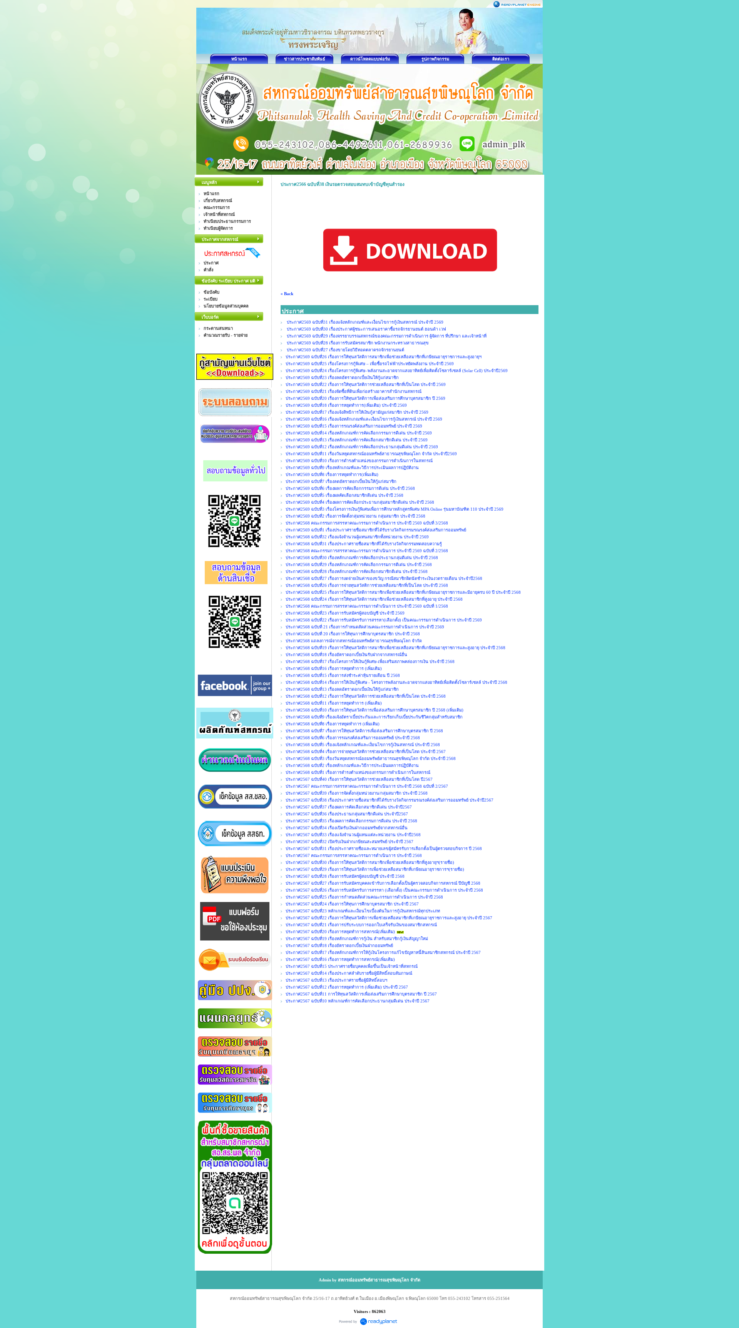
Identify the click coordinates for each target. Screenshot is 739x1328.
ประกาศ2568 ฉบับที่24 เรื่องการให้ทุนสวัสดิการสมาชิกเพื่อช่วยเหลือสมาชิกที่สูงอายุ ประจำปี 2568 (374, 599)
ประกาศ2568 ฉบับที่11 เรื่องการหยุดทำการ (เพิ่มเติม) (334, 703)
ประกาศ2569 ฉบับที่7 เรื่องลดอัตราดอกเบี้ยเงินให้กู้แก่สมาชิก (341, 481)
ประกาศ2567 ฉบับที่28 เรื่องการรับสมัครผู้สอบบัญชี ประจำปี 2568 (345, 876)
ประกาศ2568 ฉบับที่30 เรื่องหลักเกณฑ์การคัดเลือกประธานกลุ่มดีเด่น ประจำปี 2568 (362, 557)
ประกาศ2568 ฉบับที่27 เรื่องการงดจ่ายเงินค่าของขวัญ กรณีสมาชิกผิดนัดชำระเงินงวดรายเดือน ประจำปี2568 (384, 578)
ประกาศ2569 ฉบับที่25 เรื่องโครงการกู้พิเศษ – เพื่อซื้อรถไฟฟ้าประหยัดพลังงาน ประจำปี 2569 (370, 363)
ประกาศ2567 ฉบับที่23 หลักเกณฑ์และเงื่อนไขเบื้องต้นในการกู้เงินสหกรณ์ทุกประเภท (363, 911)
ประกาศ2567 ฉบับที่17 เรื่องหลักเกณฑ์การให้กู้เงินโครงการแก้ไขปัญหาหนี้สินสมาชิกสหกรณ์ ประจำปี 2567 (383, 952)
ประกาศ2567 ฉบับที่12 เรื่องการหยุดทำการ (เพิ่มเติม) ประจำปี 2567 (347, 987)
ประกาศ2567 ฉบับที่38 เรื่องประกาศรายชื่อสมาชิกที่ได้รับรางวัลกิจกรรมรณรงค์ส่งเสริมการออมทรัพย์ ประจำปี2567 (389, 800)
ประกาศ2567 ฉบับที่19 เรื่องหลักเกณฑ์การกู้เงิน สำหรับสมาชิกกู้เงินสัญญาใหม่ (357, 938)
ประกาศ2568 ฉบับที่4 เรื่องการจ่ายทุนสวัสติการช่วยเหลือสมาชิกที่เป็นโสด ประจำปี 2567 (366, 751)
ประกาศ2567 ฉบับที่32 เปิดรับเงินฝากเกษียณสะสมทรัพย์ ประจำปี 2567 (349, 841)
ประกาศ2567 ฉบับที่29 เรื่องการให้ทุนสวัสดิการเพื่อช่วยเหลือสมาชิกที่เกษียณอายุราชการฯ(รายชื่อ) (375, 869)
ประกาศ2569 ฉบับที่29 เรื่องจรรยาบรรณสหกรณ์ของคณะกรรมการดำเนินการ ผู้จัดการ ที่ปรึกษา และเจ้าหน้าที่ (386, 336)
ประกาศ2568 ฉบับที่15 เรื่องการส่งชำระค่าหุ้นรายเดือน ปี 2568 (343, 675)
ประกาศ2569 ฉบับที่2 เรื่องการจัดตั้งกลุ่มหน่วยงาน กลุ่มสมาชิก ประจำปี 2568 (355, 516)
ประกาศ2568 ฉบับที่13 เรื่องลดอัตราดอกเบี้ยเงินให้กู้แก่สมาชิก (342, 689)
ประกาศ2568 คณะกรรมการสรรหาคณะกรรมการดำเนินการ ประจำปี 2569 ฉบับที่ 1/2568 (367, 606)
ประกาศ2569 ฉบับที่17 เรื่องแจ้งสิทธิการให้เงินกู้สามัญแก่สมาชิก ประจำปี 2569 (357, 412)
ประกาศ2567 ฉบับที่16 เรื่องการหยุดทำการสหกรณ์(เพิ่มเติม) (340, 959)
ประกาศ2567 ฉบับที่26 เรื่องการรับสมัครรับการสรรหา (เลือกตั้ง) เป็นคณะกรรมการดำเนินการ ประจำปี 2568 (384, 890)
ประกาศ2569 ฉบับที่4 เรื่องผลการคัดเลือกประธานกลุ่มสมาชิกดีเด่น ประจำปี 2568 (360, 502)
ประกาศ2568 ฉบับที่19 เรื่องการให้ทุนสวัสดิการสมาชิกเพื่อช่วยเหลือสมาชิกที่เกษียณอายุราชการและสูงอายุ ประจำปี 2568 (395, 647)
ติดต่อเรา (500, 59)
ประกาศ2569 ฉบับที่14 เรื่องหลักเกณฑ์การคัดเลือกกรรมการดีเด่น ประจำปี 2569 (359, 433)
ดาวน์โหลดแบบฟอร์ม (370, 59)
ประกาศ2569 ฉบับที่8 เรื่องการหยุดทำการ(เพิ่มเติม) (332, 474)
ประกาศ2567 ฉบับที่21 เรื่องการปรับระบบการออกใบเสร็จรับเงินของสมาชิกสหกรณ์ (361, 924)
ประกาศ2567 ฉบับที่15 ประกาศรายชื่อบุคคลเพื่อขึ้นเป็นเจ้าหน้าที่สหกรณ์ (352, 966)
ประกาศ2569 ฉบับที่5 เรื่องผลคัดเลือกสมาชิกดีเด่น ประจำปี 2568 (344, 495)
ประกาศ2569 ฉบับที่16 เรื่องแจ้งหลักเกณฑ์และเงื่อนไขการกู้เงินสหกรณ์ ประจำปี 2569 (364, 419)
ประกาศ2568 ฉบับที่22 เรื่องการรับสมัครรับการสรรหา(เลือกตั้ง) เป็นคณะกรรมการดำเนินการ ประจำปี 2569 (384, 620)
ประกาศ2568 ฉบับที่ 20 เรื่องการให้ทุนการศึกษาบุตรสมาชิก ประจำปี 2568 (353, 633)
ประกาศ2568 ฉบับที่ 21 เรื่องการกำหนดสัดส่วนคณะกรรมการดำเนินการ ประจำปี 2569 (365, 627)
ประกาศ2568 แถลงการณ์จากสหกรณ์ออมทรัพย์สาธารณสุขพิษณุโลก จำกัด (354, 640)
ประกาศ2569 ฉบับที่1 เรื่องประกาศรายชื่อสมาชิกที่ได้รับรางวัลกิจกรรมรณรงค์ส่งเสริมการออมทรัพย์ (376, 530)
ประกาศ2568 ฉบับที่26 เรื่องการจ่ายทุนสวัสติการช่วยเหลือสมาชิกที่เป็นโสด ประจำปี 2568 (367, 585)
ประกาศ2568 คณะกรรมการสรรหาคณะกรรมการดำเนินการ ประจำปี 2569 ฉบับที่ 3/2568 (367, 523)
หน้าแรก (239, 59)
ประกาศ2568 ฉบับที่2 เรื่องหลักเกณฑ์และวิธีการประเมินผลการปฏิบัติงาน (352, 765)
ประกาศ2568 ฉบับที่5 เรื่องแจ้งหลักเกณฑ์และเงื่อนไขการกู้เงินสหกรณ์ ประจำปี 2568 (363, 744)
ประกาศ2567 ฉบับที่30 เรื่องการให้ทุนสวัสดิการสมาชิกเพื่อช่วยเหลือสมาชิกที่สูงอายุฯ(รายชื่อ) (370, 862)
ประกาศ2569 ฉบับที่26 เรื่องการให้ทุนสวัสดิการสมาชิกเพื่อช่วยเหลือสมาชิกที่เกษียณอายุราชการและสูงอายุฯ (384, 356)
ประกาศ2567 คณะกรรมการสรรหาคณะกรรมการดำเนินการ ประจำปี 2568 (354, 855)
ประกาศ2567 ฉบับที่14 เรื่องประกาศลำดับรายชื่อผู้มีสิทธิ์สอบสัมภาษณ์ (349, 973)
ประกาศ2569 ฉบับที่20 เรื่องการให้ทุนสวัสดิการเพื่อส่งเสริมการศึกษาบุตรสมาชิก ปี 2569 (366, 398)
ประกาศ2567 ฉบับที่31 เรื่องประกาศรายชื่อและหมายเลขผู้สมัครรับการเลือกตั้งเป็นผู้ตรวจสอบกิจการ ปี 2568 (384, 848)
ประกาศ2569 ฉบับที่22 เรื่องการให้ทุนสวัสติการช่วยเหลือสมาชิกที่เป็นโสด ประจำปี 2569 (366, 384)
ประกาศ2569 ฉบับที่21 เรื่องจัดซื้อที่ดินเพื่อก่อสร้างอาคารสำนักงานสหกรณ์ (353, 391)
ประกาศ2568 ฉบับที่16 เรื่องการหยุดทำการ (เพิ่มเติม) (334, 668)
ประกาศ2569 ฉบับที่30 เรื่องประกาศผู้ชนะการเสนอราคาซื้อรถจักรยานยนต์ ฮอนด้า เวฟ (366, 329)
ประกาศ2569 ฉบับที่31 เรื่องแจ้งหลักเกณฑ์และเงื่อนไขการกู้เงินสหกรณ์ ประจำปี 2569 (365, 322)
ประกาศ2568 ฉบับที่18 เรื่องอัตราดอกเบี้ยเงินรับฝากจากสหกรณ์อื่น (346, 654)
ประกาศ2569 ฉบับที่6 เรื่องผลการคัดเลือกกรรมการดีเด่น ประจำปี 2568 (350, 488)
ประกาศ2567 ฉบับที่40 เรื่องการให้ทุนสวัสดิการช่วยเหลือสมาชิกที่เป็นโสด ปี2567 (359, 779)
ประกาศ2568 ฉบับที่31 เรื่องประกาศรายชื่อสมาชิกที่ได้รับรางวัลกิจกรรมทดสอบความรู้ (364, 543)
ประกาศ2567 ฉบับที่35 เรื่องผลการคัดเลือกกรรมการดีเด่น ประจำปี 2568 (351, 821)
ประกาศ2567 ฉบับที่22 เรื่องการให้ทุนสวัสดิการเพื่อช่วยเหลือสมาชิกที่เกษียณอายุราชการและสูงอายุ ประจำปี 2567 (389, 917)
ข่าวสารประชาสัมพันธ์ (304, 59)
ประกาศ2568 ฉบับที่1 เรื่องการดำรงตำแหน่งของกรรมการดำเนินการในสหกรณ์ (358, 772)
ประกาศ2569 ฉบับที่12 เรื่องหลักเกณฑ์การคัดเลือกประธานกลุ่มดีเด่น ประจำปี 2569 (362, 446)
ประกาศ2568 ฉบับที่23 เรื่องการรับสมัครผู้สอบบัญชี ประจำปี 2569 (345, 613)
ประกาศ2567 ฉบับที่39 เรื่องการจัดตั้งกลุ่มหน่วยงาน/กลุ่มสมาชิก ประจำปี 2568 (357, 793)
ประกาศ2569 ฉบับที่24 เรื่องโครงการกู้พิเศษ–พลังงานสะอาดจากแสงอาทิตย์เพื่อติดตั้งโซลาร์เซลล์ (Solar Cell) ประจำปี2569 (397, 370)
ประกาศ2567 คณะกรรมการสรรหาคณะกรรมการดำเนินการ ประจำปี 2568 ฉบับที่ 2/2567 (367, 786)
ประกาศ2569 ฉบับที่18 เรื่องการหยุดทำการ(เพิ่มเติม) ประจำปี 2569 (347, 405)
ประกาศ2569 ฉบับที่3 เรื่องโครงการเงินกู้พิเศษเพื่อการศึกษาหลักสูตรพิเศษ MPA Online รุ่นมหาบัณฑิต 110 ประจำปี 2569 (394, 509)
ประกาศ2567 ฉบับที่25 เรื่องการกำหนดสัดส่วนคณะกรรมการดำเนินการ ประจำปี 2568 (364, 897)
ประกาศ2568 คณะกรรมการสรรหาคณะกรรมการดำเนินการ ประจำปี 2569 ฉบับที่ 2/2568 (367, 550)
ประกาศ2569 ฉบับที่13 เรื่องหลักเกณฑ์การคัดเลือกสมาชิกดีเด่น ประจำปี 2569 (357, 440)
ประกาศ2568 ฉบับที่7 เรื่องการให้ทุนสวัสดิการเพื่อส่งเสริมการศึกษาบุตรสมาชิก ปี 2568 (364, 730)
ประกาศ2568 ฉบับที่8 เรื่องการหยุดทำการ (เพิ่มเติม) (333, 724)
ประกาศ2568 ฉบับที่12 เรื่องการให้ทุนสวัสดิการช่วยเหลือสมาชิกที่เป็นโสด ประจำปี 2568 (366, 696)
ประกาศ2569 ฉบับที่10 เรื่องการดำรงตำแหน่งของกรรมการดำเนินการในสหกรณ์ (359, 460)
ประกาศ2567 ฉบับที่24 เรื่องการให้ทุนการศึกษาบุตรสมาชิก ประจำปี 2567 (352, 904)
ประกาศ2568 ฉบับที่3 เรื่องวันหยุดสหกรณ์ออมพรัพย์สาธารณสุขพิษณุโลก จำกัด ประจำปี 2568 (371, 758)
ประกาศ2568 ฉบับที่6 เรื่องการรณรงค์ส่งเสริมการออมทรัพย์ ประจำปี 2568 (353, 737)
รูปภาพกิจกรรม (435, 59)
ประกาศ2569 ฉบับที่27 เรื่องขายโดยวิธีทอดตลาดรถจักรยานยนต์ (345, 349)
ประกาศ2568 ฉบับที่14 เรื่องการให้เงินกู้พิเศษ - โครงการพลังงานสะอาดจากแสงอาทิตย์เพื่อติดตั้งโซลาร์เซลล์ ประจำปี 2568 (396, 682)
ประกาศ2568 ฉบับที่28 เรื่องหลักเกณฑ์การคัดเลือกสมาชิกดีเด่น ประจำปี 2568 (357, 571)
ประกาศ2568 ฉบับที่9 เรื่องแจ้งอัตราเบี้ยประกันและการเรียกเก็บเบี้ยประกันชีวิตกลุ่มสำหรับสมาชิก (374, 717)
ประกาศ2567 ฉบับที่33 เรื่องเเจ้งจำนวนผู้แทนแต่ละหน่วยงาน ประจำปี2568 (353, 834)
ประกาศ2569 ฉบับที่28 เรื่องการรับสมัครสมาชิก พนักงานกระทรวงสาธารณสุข (357, 343)
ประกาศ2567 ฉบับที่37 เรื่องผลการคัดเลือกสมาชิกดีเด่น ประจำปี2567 (349, 807)
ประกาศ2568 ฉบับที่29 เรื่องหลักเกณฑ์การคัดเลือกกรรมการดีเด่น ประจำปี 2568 (359, 564)
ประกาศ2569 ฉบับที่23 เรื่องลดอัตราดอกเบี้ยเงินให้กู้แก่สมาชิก (342, 377)
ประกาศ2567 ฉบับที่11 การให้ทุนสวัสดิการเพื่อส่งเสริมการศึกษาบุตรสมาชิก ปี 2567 (361, 994)
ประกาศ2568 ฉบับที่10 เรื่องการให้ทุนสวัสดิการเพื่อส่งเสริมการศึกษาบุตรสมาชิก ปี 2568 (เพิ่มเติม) (374, 710)
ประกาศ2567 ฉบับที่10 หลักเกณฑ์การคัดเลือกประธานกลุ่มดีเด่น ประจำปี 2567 (358, 1001)
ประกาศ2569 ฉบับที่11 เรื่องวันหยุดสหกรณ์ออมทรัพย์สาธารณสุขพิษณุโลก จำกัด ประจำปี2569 (372, 453)
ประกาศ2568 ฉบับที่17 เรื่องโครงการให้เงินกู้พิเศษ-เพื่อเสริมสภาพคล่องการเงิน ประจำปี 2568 (370, 661)
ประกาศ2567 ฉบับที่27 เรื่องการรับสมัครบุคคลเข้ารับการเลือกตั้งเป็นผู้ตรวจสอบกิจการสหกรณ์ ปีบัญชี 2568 (383, 883)
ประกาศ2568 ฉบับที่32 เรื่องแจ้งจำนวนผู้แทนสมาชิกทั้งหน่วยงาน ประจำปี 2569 (357, 537)
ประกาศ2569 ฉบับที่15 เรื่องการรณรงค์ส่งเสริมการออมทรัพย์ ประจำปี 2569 (354, 426)
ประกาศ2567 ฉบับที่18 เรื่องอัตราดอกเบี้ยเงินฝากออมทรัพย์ (339, 945)
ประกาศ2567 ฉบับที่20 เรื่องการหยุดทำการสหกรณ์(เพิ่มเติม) (340, 931)
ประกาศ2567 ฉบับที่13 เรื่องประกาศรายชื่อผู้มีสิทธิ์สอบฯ (336, 980)
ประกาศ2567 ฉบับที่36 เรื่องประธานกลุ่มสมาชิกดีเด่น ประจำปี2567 (347, 814)
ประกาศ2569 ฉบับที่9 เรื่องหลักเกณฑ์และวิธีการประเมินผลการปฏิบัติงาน (352, 467)
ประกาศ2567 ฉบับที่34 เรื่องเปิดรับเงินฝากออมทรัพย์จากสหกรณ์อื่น (347, 827)
